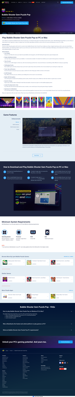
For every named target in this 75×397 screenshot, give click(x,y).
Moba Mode (25, 359)
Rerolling (24, 369)
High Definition (25, 375)
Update (60, 357)
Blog (25, 2)
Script (24, 373)
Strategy (3, 385)
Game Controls (25, 357)
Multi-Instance (25, 361)
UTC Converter (25, 378)
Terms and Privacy (5, 392)
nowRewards (4, 367)
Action (3, 375)
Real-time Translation (26, 366)
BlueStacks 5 (4, 359)
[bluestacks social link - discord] (60, 363)
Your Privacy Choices (39, 396)
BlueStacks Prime (5, 357)
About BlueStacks (44, 357)
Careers (42, 361)
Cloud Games (4, 373)
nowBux (3, 365)
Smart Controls (25, 367)
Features (13, 2)
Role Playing (4, 381)
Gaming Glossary (44, 369)
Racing (3, 380)
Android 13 (4, 366)
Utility (24, 377)
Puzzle (4, 17)
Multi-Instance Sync (26, 362)
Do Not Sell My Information (24, 392)
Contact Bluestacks (44, 359)
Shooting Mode (25, 358)
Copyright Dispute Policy (12, 392)
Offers (3, 363)
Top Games (4, 372)
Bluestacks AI (4, 361)
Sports (3, 384)
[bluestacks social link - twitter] (67, 363)
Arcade (3, 377)
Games (19, 2)
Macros (24, 363)
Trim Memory (25, 371)
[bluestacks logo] (5, 2)
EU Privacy (17, 392)
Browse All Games (68, 256)
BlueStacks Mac (5, 358)
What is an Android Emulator (45, 368)
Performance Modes (26, 370)
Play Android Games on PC (45, 367)
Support (43, 2)
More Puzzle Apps (7, 290)
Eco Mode (24, 365)
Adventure (4, 376)
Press (42, 362)
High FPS (24, 374)
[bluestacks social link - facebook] (65, 363)
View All (71, 290)
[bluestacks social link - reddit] (62, 363)
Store (31, 2)
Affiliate (38, 2)
